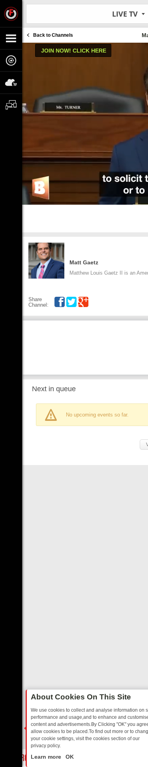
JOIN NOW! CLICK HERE (73, 50)
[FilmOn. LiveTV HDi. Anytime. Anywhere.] (11, 13)
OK (69, 757)
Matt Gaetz (83, 262)
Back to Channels (53, 35)
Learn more (47, 757)
